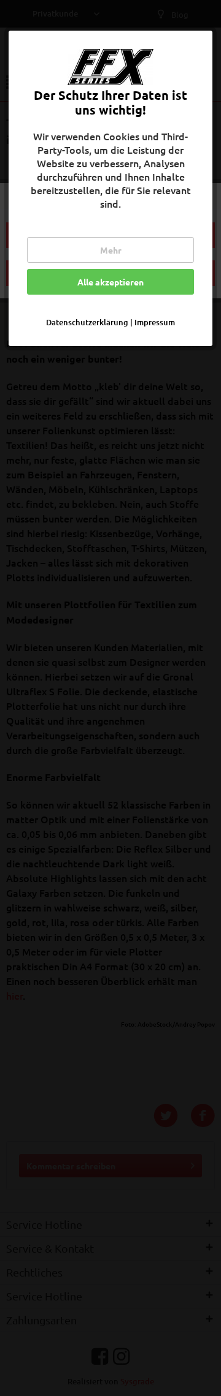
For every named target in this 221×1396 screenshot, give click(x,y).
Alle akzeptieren (110, 281)
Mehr (111, 249)
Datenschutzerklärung (87, 322)
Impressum (154, 322)
